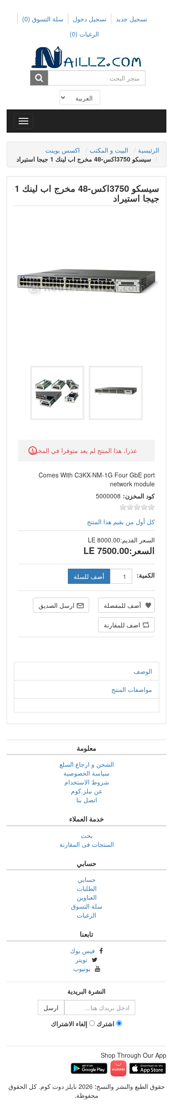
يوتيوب (81, 968)
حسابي (87, 879)
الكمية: (146, 574)
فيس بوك (82, 950)
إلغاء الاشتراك (69, 1023)
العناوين (87, 897)
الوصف (143, 671)
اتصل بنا (86, 799)
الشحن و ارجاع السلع (86, 764)
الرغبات (86, 914)
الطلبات (87, 888)
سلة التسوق (42, 18)
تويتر (81, 959)
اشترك (105, 1023)
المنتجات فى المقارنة (86, 844)
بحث (87, 835)
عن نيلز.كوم (86, 790)
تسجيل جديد (131, 18)
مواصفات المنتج (131, 689)
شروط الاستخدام (86, 781)
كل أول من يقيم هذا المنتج (121, 521)
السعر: (142, 550)
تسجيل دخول (89, 18)
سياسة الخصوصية (86, 772)
